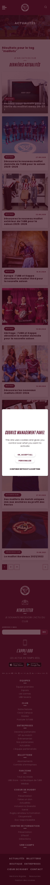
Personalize (25, 461)
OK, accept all (25, 455)
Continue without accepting (25, 469)
